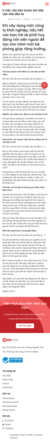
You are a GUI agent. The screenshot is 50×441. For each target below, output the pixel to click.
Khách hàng (7, 380)
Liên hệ (5, 384)
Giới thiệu (6, 376)
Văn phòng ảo (8, 398)
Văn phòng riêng (9, 406)
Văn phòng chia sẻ (10, 402)
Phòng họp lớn (8, 410)
